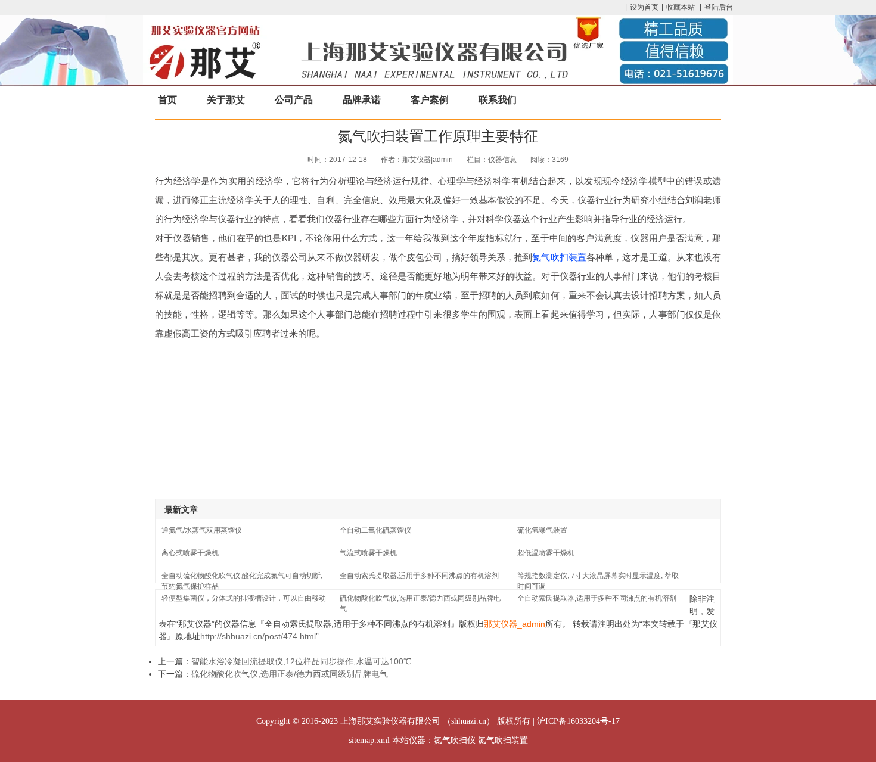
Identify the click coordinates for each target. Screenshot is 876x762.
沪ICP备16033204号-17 (578, 721)
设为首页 (644, 7)
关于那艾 (226, 100)
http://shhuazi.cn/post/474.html (258, 636)
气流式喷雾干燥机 (368, 553)
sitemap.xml (369, 740)
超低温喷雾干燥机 (545, 553)
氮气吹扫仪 (455, 740)
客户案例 (430, 100)
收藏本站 (680, 7)
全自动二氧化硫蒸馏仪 (375, 530)
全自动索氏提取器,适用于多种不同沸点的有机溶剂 (419, 575)
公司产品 (294, 100)
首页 (167, 100)
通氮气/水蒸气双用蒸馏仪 (201, 530)
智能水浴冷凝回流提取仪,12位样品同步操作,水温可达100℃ (301, 661)
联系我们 (498, 100)
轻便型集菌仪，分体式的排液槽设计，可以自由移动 (243, 598)
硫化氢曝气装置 (542, 530)
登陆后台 (718, 7)
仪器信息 (502, 159)
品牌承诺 (362, 100)
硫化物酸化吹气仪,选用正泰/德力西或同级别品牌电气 (289, 674)
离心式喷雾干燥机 (190, 553)
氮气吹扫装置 (559, 256)
